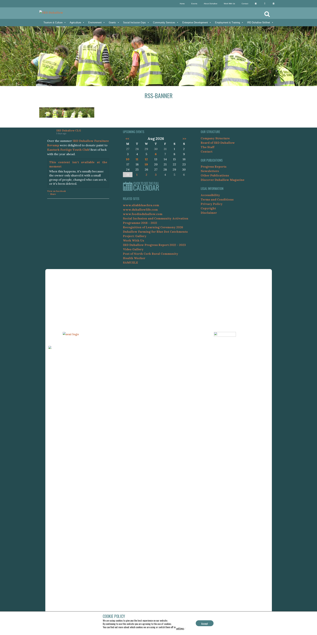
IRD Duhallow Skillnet (258, 22)
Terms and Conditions (217, 199)
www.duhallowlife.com (140, 209)
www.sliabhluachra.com (141, 205)
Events (194, 4)
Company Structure (215, 138)
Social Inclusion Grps (134, 22)
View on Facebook (56, 191)
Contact (245, 4)
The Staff (207, 147)
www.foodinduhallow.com (142, 214)
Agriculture (75, 22)
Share (53, 194)
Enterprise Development (195, 22)
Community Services (164, 22)
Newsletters (210, 171)
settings (180, 628)
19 (146, 164)
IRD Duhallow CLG (68, 130)
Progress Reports (213, 166)
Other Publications (215, 175)
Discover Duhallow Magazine (222, 180)
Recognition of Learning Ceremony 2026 (153, 227)
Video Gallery (133, 249)
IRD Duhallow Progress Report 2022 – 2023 (154, 245)
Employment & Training (227, 22)
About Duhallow (210, 4)
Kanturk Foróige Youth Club (68, 149)
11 (137, 159)
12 (146, 159)
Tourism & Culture (53, 22)
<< (127, 138)
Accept (204, 623)
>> (184, 138)
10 (127, 159)
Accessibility (210, 195)
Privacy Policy (212, 204)
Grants (112, 22)
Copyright (208, 208)
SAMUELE (130, 262)
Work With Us (229, 4)
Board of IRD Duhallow (218, 142)
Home (182, 4)
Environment (95, 22)
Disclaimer (209, 212)
